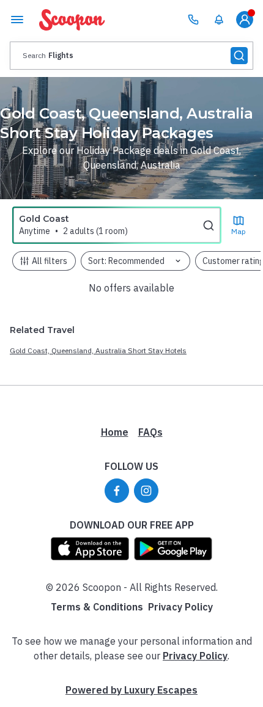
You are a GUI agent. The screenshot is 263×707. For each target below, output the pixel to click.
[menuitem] (219, 19)
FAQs (150, 432)
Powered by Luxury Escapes (131, 690)
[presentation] (131, 55)
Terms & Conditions (97, 607)
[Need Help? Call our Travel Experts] (193, 19)
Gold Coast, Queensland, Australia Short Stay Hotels (98, 350)
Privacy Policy (180, 607)
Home (114, 432)
